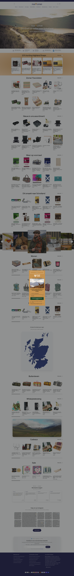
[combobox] (37, 296)
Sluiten (37, 272)
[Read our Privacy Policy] (43, 303)
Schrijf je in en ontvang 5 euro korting (37, 298)
